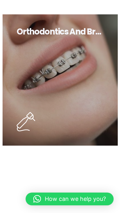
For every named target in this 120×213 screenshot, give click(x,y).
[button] (70, 199)
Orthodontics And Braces (65, 31)
